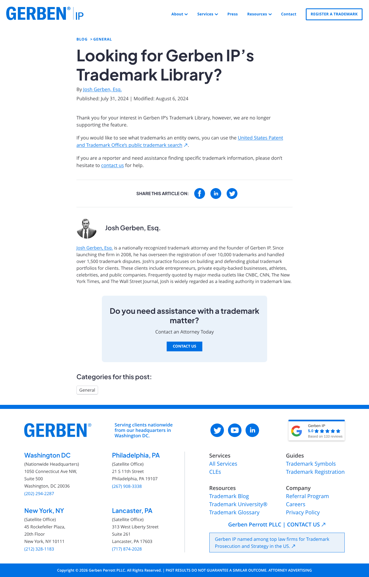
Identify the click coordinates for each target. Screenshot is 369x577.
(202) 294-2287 (39, 493)
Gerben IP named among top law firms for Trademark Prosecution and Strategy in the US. (272, 542)
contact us (112, 165)
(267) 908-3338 (127, 486)
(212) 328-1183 (39, 549)
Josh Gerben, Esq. (102, 89)
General (87, 390)
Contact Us (184, 346)
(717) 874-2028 (127, 549)
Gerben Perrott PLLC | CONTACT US (274, 524)
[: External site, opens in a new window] (199, 193)
